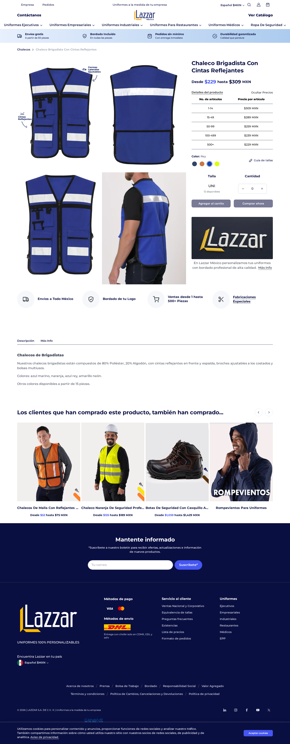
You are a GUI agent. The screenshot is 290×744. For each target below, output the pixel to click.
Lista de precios (173, 632)
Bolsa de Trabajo (127, 686)
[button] (23, 25)
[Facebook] (247, 710)
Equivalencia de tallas (177, 612)
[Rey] (209, 164)
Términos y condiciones (87, 694)
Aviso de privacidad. (44, 737)
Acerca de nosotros (80, 686)
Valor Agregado (213, 686)
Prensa (104, 686)
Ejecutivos (227, 606)
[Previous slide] (259, 412)
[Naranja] (202, 164)
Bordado (151, 686)
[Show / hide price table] (262, 93)
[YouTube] (258, 710)
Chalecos (23, 49)
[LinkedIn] (225, 710)
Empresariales (230, 612)
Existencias (170, 625)
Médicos (226, 632)
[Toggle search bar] (249, 4)
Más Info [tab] (47, 341)
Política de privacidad (204, 694)
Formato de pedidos (176, 638)
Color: (199, 156)
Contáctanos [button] (29, 15)
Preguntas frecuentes (177, 619)
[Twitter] (269, 710)
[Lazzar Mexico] (145, 15)
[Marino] (194, 164)
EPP (222, 638)
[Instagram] (236, 710)
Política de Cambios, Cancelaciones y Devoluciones (146, 694)
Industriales (228, 619)
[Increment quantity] (262, 188)
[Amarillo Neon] (217, 164)
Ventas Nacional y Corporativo (183, 606)
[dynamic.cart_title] (268, 4)
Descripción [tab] (25, 341)
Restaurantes (229, 625)
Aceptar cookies (258, 733)
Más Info (265, 268)
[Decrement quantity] (243, 188)
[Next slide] (269, 412)
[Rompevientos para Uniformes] (241, 462)
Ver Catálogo (260, 15)
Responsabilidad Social (179, 686)
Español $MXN (35, 662)
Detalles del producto (207, 92)
